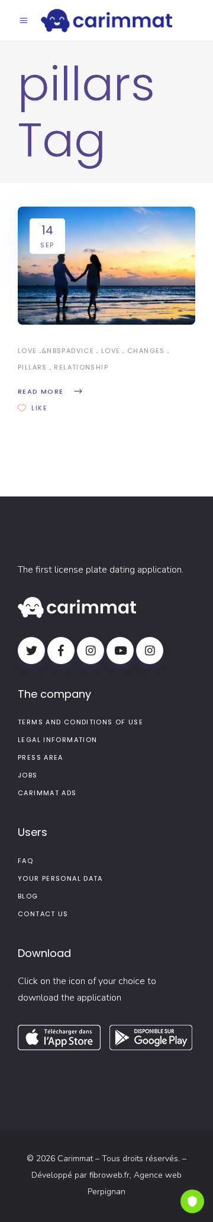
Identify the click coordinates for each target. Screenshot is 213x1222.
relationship (81, 367)
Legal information (57, 739)
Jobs (28, 775)
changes (146, 350)
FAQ (25, 860)
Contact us (43, 914)
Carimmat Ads (47, 793)
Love (27, 350)
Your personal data (60, 878)
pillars (32, 367)
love (111, 350)
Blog (28, 896)
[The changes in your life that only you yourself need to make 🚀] (106, 266)
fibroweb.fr (109, 1175)
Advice (80, 350)
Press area (40, 757)
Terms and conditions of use (80, 722)
